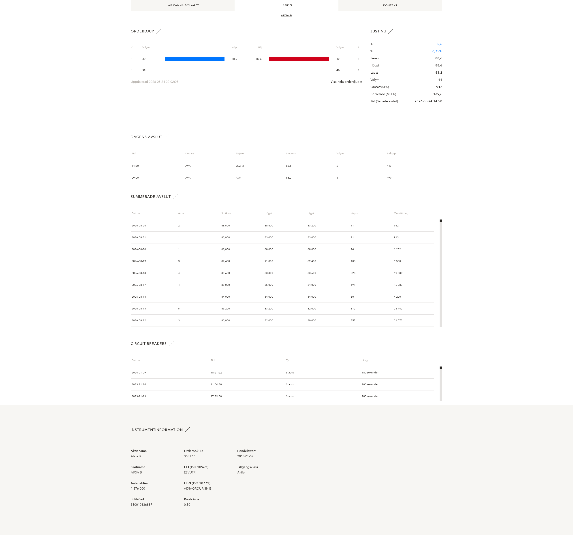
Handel (286, 5)
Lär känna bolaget (183, 5)
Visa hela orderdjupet (346, 82)
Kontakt (390, 5)
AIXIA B (286, 15)
